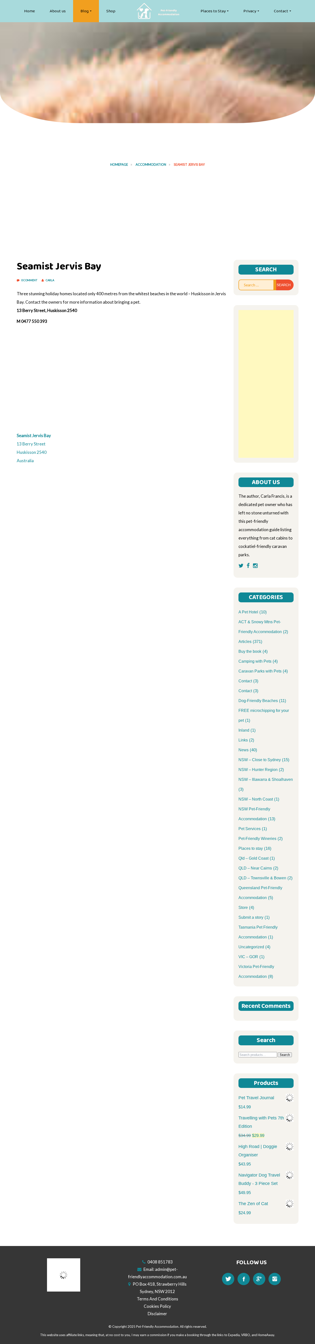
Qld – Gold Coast (253, 858)
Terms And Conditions (157, 1298)
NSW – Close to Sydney (259, 760)
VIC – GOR (248, 957)
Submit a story (250, 917)
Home (29, 11)
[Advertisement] (157, 210)
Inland (243, 730)
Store (243, 907)
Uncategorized (251, 947)
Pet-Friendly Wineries (257, 838)
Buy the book (249, 651)
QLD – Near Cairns (255, 868)
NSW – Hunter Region (258, 770)
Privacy (249, 11)
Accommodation (151, 164)
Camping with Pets (254, 661)
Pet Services (249, 829)
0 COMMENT (29, 280)
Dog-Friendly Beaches (258, 701)
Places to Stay (213, 11)
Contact (281, 11)
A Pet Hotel (248, 612)
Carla (50, 280)
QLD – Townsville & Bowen (262, 878)
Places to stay (250, 848)
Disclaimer (157, 1313)
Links (243, 740)
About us (58, 11)
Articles (245, 641)
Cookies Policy (157, 1306)
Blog (84, 11)
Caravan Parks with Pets (260, 671)
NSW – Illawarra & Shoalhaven (265, 779)
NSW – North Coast (255, 799)
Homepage (119, 164)
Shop (110, 11)
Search (285, 1055)
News (243, 750)
